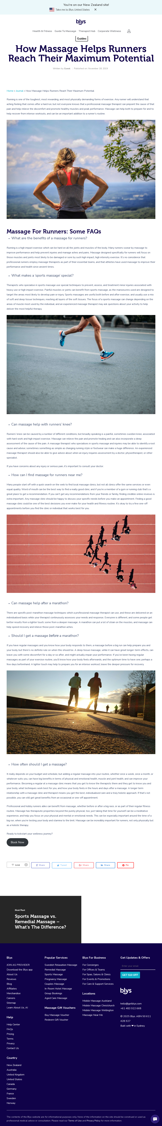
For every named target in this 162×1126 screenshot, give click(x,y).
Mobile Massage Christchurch (98, 1005)
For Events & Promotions (96, 979)
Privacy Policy (93, 1120)
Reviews (11, 979)
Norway (11, 1103)
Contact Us (13, 1048)
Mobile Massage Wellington (98, 1010)
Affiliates (12, 988)
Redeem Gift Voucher (56, 1020)
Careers (11, 998)
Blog (9, 984)
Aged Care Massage (56, 998)
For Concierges (90, 965)
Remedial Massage (55, 969)
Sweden (11, 1098)
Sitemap (11, 1003)
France (10, 1093)
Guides (81, 38)
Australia (11, 1070)
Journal (19, 91)
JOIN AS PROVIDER (18, 965)
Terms (10, 1038)
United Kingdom (15, 1074)
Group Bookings (53, 993)
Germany (11, 1089)
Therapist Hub (87, 31)
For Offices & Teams (93, 969)
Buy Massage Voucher (57, 1015)
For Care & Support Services (98, 984)
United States (14, 1079)
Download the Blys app (20, 969)
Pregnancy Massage (56, 979)
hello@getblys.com (131, 1003)
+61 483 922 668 (130, 1008)
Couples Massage (54, 984)
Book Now (17, 842)
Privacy (11, 1043)
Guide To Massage (65, 31)
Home (10, 91)
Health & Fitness (42, 31)
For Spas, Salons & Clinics (96, 974)
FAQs (10, 1029)
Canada (11, 1084)
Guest (67, 68)
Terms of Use (75, 1120)
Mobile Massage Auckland (97, 1001)
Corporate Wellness (109, 31)
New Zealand (14, 1065)
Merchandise (14, 993)
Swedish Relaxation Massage (61, 965)
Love (21, 864)
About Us (12, 974)
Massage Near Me (92, 1015)
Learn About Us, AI (17, 1007)
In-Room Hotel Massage (58, 988)
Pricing (10, 1034)
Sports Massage (54, 974)
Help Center (13, 1024)
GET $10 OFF (130, 975)
